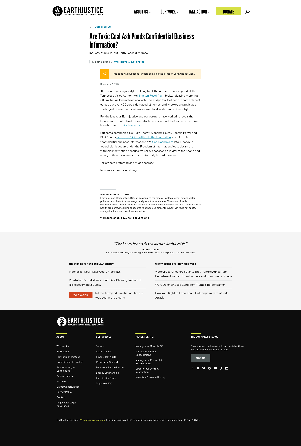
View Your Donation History (150, 377)
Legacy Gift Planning (107, 372)
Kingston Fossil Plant (150, 95)
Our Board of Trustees (68, 356)
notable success (131, 125)
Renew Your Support (107, 362)
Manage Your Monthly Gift (149, 346)
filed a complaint (162, 142)
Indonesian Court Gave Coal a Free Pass (95, 271)
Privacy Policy (64, 391)
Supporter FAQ (104, 383)
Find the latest (162, 73)
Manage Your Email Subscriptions (146, 353)
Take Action (197, 11)
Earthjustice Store (106, 378)
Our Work (168, 11)
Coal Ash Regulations (135, 218)
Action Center (103, 351)
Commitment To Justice (70, 362)
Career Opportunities (68, 386)
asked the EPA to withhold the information (143, 137)
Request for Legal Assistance (66, 404)
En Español (63, 351)
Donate (228, 11)
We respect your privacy (92, 420)
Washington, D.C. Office (129, 61)
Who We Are (62, 346)
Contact (61, 397)
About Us (141, 11)
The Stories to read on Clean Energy (91, 263)
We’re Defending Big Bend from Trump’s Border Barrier (190, 284)
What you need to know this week (175, 263)
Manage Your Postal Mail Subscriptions (149, 362)
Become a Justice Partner (110, 367)
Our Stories (103, 26)
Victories (61, 381)
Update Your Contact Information (147, 370)
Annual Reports (65, 376)
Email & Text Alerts (106, 356)
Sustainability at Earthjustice (66, 369)
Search (247, 11)
